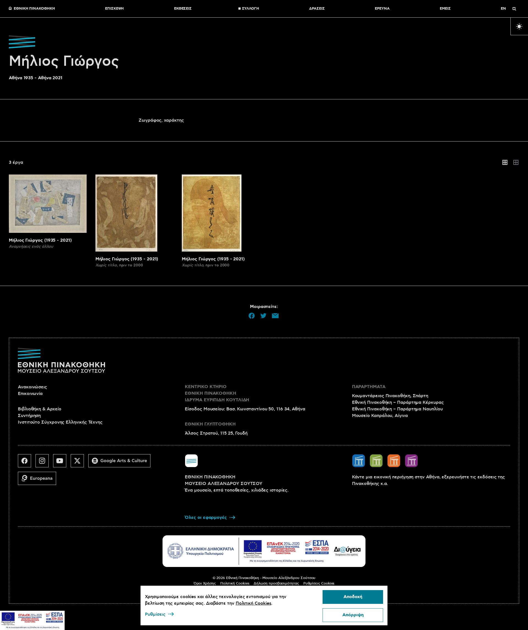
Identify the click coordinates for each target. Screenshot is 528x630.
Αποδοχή (352, 597)
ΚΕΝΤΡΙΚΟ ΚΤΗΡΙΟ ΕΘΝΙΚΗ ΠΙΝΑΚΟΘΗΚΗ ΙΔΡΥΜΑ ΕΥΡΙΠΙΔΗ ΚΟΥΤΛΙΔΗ (217, 393)
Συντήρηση (29, 415)
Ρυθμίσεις (155, 614)
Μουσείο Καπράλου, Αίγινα (380, 415)
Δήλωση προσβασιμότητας (276, 583)
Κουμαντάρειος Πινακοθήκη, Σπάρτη (390, 396)
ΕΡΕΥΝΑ (382, 9)
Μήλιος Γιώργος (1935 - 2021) (40, 240)
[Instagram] (44, 463)
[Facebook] (26, 463)
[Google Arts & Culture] (121, 463)
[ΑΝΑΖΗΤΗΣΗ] (514, 9)
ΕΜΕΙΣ (445, 9)
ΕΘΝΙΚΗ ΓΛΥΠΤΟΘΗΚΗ (210, 424)
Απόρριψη (353, 615)
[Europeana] (39, 480)
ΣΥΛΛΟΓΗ (250, 9)
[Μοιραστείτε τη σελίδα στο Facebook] (251, 315)
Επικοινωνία (30, 393)
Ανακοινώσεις (32, 387)
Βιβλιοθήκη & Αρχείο (39, 409)
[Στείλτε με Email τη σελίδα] (275, 315)
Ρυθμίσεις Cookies (319, 583)
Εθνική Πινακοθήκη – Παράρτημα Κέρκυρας (398, 402)
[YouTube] (62, 463)
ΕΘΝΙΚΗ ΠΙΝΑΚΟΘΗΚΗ (34, 9)
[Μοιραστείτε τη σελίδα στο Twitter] (263, 315)
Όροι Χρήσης (205, 583)
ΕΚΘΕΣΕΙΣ (183, 9)
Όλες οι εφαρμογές (206, 517)
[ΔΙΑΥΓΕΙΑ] (347, 551)
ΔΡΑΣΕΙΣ (316, 9)
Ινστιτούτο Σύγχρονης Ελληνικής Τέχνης (60, 422)
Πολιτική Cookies (234, 583)
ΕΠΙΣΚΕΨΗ (114, 9)
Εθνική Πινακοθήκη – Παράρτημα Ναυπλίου (397, 409)
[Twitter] (79, 463)
